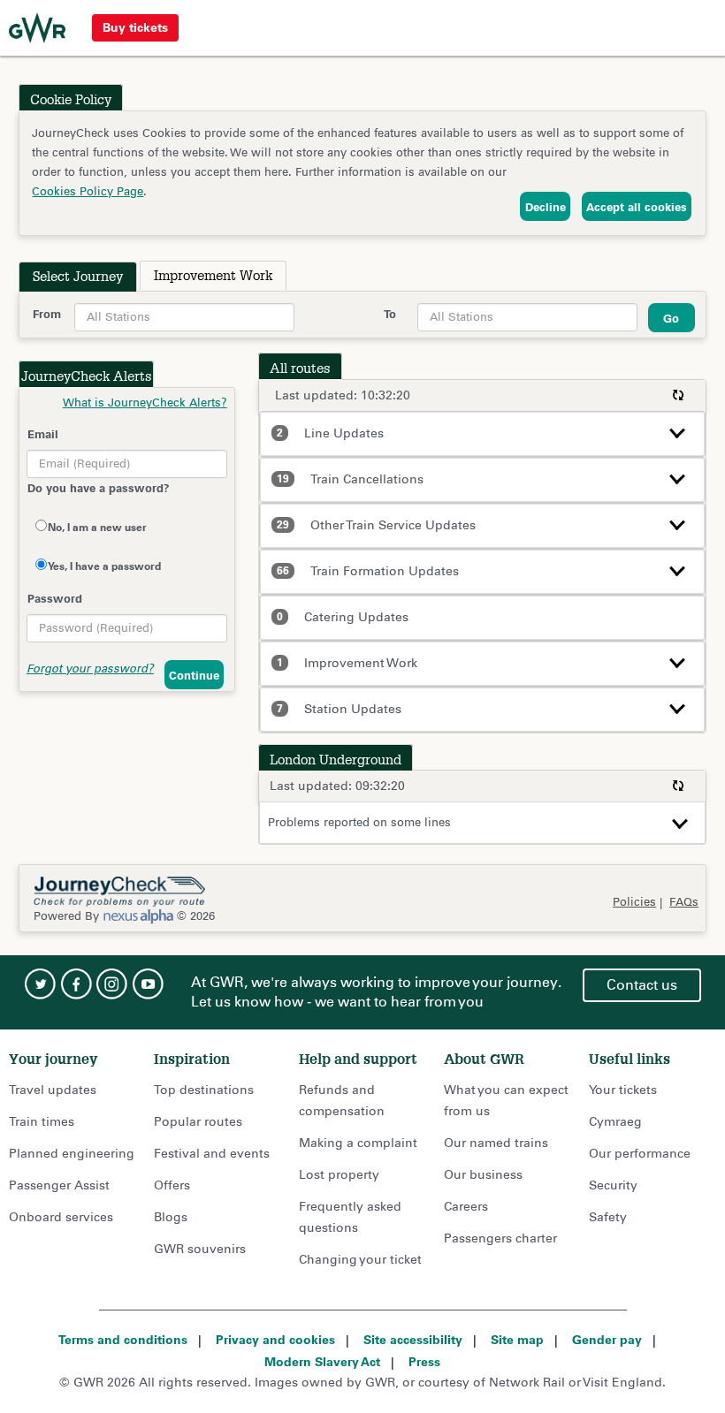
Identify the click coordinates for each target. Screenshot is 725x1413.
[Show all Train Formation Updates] (677, 569)
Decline (545, 207)
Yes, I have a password (104, 566)
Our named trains (496, 1143)
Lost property (339, 1174)
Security (613, 1185)
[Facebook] (76, 984)
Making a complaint (358, 1143)
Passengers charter (500, 1238)
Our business (483, 1174)
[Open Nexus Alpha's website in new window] (138, 916)
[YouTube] (148, 984)
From (47, 314)
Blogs (170, 1217)
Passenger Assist (59, 1185)
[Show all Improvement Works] (677, 661)
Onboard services (61, 1217)
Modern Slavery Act (322, 1362)
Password (54, 598)
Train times (41, 1121)
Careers (466, 1206)
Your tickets (623, 1090)
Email (42, 434)
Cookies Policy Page (87, 191)
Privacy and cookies (275, 1340)
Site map (517, 1340)
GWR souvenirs (200, 1249)
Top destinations (204, 1090)
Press (424, 1362)
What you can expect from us (506, 1101)
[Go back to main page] (37, 28)
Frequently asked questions (350, 1217)
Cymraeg (615, 1121)
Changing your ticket (360, 1259)
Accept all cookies (636, 207)
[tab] (78, 277)
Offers (172, 1185)
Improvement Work (213, 275)
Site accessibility (412, 1340)
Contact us (642, 984)
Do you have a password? (98, 488)
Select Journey (78, 276)
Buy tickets (135, 27)
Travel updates (52, 1090)
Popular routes (198, 1121)
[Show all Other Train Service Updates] (677, 523)
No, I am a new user (97, 527)
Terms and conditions (122, 1340)
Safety (608, 1217)
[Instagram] (112, 984)
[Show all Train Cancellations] (677, 477)
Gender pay (607, 1340)
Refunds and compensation (342, 1101)
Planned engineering (71, 1153)
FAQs (683, 901)
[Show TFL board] (681, 823)
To (390, 314)
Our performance (640, 1153)
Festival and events (212, 1153)
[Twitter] (40, 984)
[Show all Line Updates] (677, 431)
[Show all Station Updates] (677, 707)
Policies (634, 901)
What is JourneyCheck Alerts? (145, 402)
